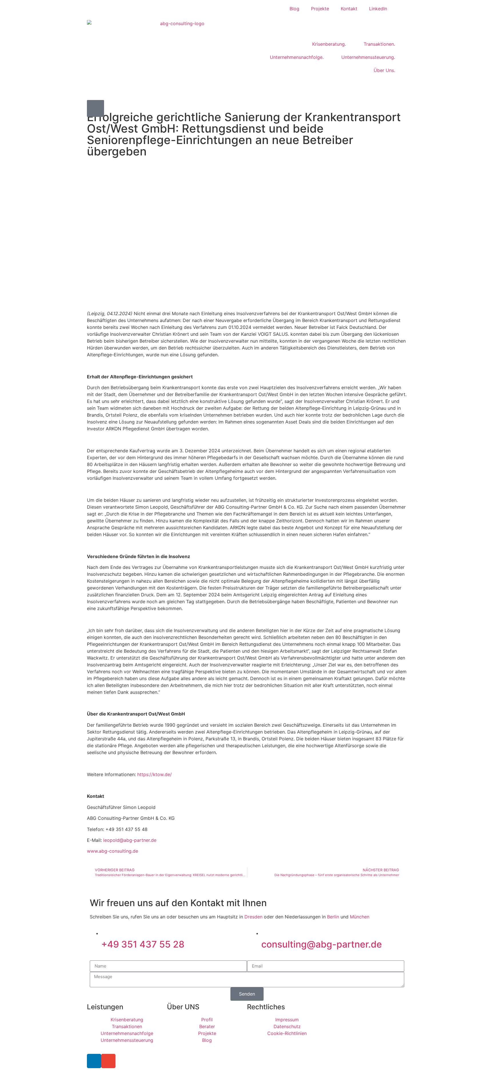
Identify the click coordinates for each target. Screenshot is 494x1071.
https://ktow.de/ (154, 774)
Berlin (333, 917)
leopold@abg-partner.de (129, 840)
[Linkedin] (94, 1061)
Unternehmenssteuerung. (368, 57)
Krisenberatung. (329, 44)
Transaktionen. (379, 44)
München (359, 917)
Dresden (253, 917)
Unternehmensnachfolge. (297, 57)
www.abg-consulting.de (112, 851)
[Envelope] (108, 1061)
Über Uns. (384, 70)
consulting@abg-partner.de (321, 944)
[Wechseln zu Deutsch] (399, 8)
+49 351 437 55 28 (142, 944)
